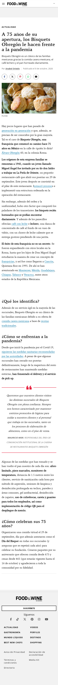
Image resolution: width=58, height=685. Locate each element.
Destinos (35, 637)
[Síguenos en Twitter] (24, 619)
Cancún (48, 261)
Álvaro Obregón (11, 152)
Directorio (9, 667)
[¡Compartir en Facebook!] (4, 76)
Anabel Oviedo (12, 68)
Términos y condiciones (10, 661)
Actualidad (9, 27)
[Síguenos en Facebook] (11, 619)
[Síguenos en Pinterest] (32, 619)
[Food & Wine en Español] (17, 3)
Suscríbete (29, 608)
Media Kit (34, 660)
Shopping (36, 642)
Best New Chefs (13, 642)
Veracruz (29, 274)
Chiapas (6, 274)
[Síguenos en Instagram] (39, 619)
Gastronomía (12, 632)
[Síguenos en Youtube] (46, 619)
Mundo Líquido (13, 637)
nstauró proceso (43, 186)
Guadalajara (47, 270)
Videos (34, 627)
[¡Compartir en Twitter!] (12, 76)
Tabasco (16, 274)
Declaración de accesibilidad (37, 653)
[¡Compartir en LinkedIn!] (28, 76)
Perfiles (35, 632)
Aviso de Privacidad (14, 652)
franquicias (8, 261)
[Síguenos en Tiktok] (17, 619)
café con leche (19, 223)
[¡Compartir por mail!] (36, 76)
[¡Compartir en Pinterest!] (20, 76)
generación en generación (16, 130)
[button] (3, 3)
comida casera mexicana (15, 321)
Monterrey (24, 270)
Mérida (36, 270)
